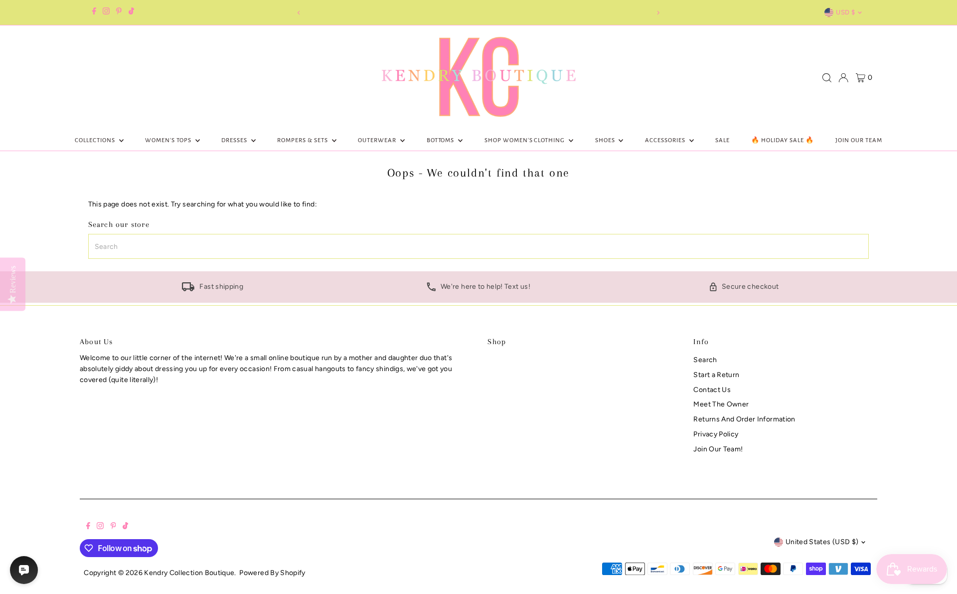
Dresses (235, 140)
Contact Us (712, 390)
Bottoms (441, 140)
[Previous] (299, 12)
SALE (722, 140)
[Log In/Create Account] (843, 77)
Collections (96, 140)
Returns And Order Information (744, 419)
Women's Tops (169, 140)
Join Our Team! (718, 449)
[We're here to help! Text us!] (431, 289)
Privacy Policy (715, 434)
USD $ (845, 12)
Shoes (606, 140)
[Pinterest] (119, 12)
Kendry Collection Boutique (189, 573)
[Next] (658, 12)
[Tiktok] (131, 12)
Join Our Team (858, 140)
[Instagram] (106, 12)
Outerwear (378, 140)
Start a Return (716, 375)
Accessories (666, 140)
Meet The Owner (721, 404)
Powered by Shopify (272, 573)
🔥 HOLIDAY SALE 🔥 (782, 140)
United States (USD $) (822, 542)
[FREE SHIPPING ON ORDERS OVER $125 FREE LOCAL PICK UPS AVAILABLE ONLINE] (478, 12)
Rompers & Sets (303, 140)
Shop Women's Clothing (525, 140)
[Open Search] (826, 77)
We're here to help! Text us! (485, 286)
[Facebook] (94, 12)
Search (705, 360)
